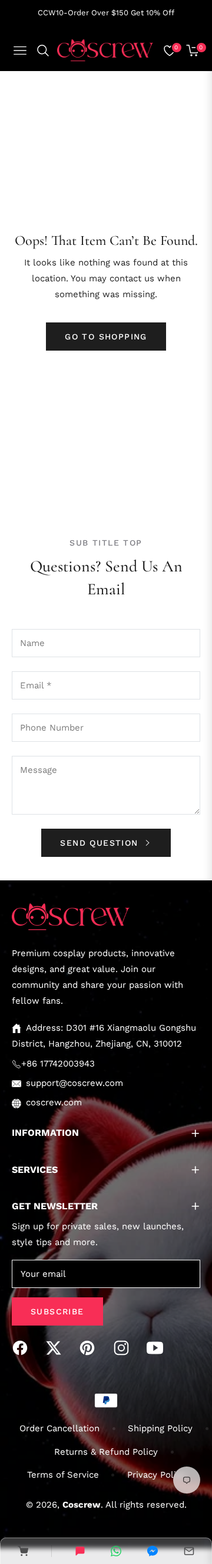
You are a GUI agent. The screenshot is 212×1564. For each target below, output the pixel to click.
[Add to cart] (23, 1551)
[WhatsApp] (116, 1551)
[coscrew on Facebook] (23, 1348)
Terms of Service (63, 1474)
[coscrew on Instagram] (124, 1348)
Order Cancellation (59, 1428)
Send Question (101, 842)
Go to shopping (106, 336)
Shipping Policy (160, 1428)
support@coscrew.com (74, 1083)
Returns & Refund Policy (106, 1452)
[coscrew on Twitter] (56, 1348)
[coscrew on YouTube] (158, 1348)
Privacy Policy (156, 1474)
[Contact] (189, 1551)
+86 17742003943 (58, 1063)
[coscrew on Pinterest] (90, 1348)
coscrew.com (54, 1102)
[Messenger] (152, 1551)
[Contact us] (80, 1551)
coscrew (81, 1504)
